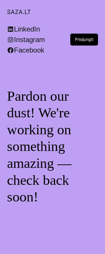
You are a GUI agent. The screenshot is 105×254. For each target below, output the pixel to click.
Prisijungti (84, 39)
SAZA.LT (19, 11)
